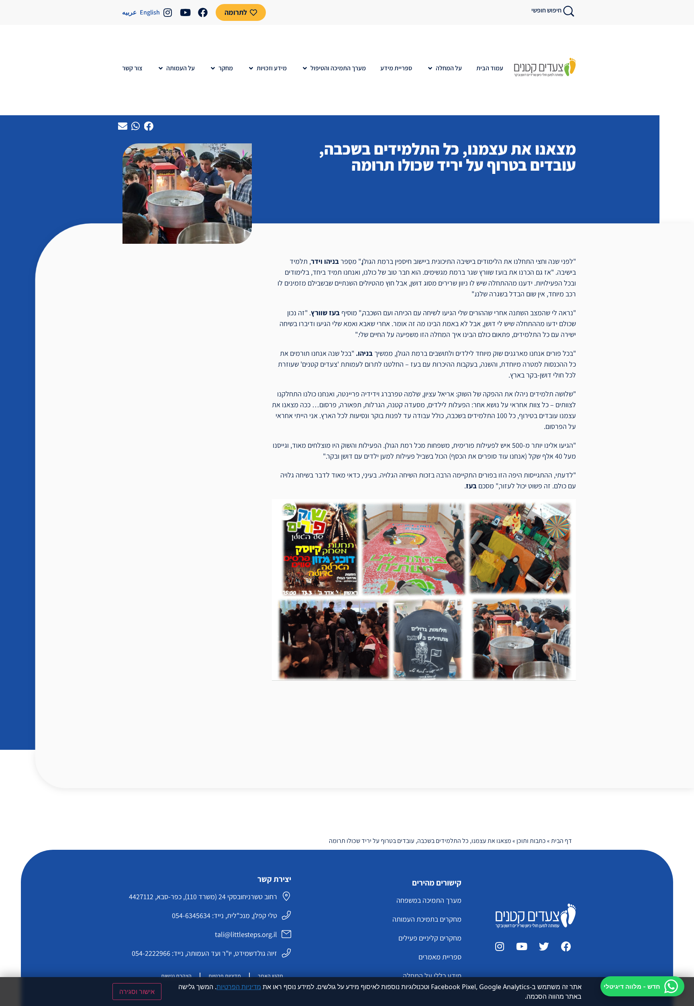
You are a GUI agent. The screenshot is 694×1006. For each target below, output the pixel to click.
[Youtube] (185, 12)
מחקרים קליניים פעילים (429, 938)
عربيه (129, 12)
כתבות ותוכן (531, 841)
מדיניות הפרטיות (238, 986)
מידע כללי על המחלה (432, 975)
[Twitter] (544, 946)
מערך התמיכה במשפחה (428, 900)
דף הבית (561, 841)
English (150, 12)
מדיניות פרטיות (224, 975)
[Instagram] (167, 12)
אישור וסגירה (137, 991)
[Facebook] (203, 12)
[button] (444, 68)
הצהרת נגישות (176, 975)
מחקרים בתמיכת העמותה (426, 919)
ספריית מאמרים (439, 956)
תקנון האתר (270, 975)
